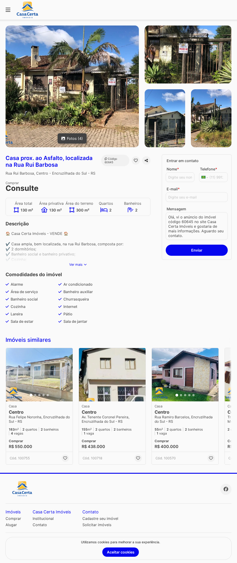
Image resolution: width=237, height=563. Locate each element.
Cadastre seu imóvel (100, 518)
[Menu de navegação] (8, 10)
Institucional (43, 518)
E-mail (173, 189)
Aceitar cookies (120, 552)
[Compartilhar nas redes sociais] (146, 160)
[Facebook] (225, 489)
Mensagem (176, 209)
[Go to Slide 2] (35, 395)
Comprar (13, 518)
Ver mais (76, 264)
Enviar (196, 250)
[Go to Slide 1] (31, 395)
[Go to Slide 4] (43, 395)
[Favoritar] (136, 160)
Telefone (208, 169)
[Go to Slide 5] (48, 395)
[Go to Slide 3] (39, 395)
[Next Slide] (68, 374)
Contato (40, 524)
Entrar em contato (183, 160)
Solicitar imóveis (96, 524)
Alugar (11, 524)
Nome (173, 169)
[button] (39, 374)
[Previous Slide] (11, 374)
